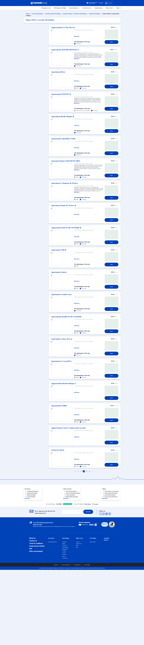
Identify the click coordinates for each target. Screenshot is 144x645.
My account (109, 3)
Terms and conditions (65, 564)
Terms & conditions (36, 543)
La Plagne (64, 550)
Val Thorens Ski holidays (71, 491)
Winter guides (93, 541)
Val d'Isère (64, 541)
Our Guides (93, 538)
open (111, 42)
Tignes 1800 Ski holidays (109, 494)
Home (28, 13)
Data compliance (77, 564)
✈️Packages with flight (60, 8)
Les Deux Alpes (65, 547)
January (77, 541)
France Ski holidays (37, 13)
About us (32, 538)
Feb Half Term (79, 543)
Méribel (63, 543)
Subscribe (88, 511)
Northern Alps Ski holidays (53, 13)
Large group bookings (37, 546)
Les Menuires (65, 558)
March (77, 545)
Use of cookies (87, 564)
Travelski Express (106, 539)
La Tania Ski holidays (70, 494)
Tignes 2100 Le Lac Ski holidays (111, 491)
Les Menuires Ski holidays (32, 491)
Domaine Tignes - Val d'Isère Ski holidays (75, 13)
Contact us (33, 541)
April (77, 547)
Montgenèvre (64, 549)
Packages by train (46, 8)
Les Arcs (64, 552)
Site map (56, 564)
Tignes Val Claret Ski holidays (110, 493)
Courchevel (64, 545)
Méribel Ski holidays (31, 494)
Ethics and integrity (36, 551)
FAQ (30, 549)
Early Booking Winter (52, 541)
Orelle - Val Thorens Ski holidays (73, 493)
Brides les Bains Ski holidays (72, 496)
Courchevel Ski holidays (32, 493)
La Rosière (64, 554)
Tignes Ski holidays (95, 13)
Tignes (63, 556)
